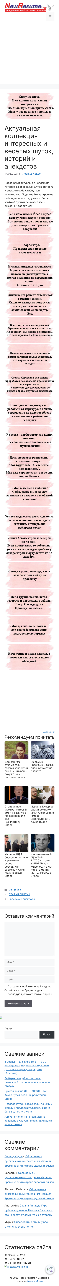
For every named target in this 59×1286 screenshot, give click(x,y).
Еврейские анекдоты (22, 899)
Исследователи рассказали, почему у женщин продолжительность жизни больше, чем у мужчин (28, 1107)
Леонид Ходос (14, 1156)
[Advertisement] (29, 54)
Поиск (8, 1028)
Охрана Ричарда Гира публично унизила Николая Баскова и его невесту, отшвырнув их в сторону (28, 1210)
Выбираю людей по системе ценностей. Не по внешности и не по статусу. (28, 1082)
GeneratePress (35, 1281)
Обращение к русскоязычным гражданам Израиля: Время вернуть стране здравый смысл (29, 1161)
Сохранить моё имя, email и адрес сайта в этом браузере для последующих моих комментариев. (30, 990)
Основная (15, 889)
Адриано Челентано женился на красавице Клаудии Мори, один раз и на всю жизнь (28, 1120)
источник (48, 732)
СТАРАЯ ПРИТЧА (19, 894)
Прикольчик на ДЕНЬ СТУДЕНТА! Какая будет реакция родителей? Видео (26, 1095)
